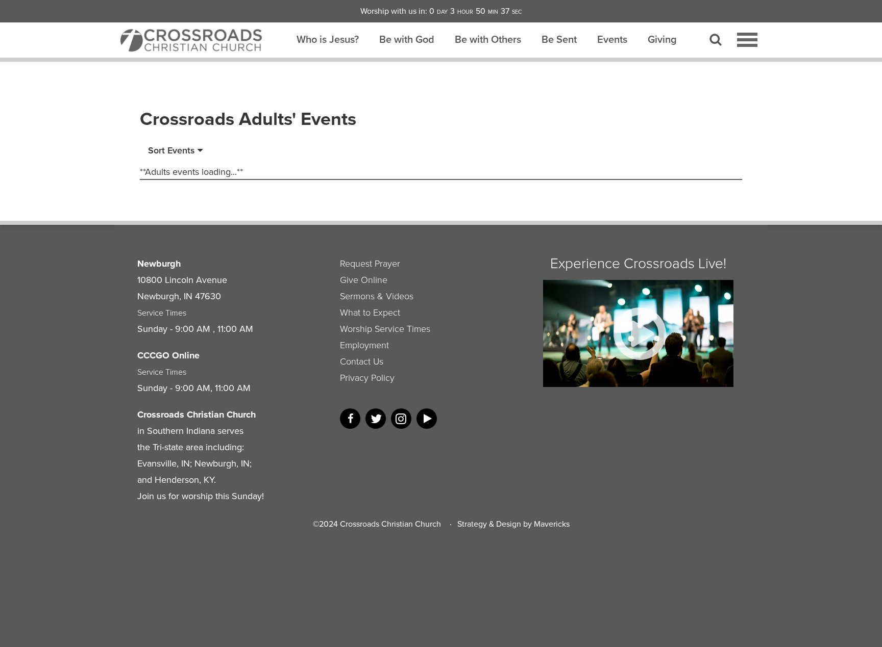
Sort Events (173, 150)
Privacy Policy (367, 377)
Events (612, 39)
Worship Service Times (385, 328)
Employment (364, 345)
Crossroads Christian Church (390, 524)
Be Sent (559, 39)
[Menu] (747, 40)
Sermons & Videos (376, 296)
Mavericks (552, 524)
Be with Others (488, 39)
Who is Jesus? (328, 39)
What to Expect (370, 312)
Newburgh (159, 263)
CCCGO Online (168, 355)
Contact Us (361, 361)
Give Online (363, 280)
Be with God (406, 39)
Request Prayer (370, 263)
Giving (662, 39)
